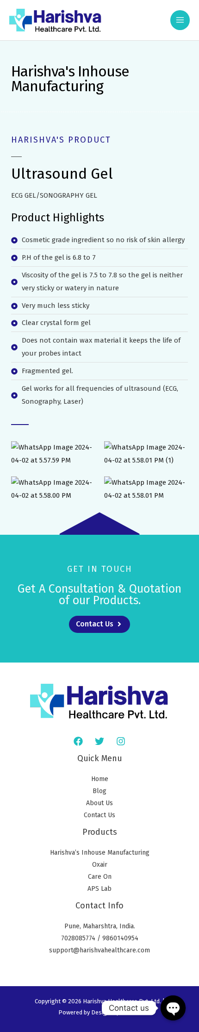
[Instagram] (120, 741)
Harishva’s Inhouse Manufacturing (99, 853)
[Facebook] (78, 741)
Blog (99, 791)
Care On (100, 877)
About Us (99, 803)
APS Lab (99, 889)
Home (99, 779)
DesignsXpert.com (116, 1012)
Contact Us (99, 815)
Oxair (99, 865)
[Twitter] (99, 741)
